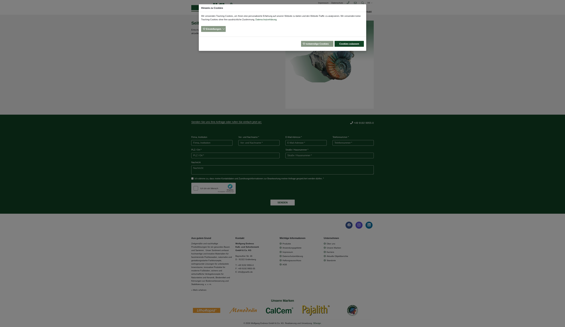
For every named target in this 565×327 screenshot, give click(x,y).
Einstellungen (213, 29)
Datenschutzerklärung (266, 19)
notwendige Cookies (317, 44)
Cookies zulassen (349, 44)
